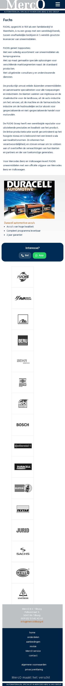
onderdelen (33, 637)
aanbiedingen (33, 642)
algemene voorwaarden (33, 665)
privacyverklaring (34, 670)
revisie (33, 646)
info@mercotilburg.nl (32, 622)
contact (33, 656)
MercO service (33, 651)
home (32, 633)
